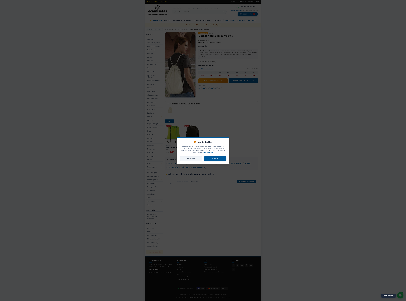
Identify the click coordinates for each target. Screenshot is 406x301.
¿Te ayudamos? (388, 295)
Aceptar (215, 158)
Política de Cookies (207, 152)
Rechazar (191, 158)
